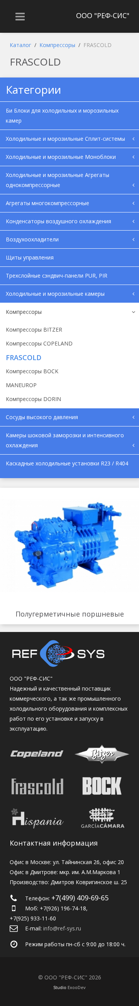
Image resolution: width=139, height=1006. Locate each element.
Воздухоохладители (32, 239)
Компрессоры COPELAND (39, 343)
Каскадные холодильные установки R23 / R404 (67, 463)
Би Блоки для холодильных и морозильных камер (62, 115)
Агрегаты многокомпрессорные (47, 203)
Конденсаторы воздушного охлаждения (58, 221)
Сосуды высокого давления (42, 417)
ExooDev (77, 987)
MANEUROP (21, 385)
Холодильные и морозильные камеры (55, 293)
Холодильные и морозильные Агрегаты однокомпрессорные (57, 180)
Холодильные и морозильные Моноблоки (61, 156)
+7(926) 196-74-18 (63, 908)
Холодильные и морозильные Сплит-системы (65, 138)
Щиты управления (30, 257)
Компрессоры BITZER (34, 329)
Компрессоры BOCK (32, 371)
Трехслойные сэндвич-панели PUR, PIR (56, 275)
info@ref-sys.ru (62, 928)
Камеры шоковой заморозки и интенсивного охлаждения (65, 440)
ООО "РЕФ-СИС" (102, 15)
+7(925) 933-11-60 (33, 918)
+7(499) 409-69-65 (79, 897)
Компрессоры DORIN (33, 399)
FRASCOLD (23, 357)
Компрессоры (24, 311)
